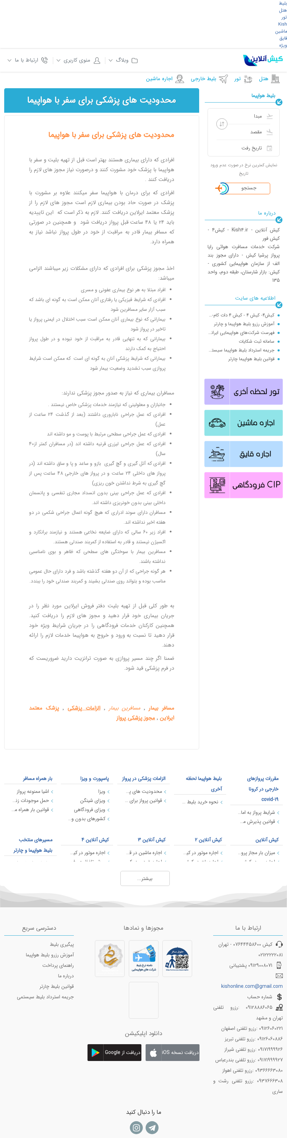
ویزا (101, 791)
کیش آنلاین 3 (152, 840)
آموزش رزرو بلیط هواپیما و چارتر (244, 324)
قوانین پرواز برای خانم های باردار (143, 800)
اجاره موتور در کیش (200, 853)
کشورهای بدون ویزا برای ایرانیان (87, 819)
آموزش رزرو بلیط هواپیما (50, 955)
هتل (263, 79)
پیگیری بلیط (62, 944)
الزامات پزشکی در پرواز (144, 778)
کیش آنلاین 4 (95, 840)
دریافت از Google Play (122, 1055)
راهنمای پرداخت (58, 965)
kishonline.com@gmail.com (252, 986)
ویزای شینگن (92, 800)
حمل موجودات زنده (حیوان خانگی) (30, 800)
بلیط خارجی (203, 79)
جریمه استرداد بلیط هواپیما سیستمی (241, 350)
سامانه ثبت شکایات (256, 341)
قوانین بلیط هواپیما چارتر (251, 359)
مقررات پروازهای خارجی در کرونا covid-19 (263, 789)
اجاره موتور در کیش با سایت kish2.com (87, 853)
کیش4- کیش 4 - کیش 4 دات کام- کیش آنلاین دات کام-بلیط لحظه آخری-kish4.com (241, 315)
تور (237, 79)
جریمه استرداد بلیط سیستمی (45, 997)
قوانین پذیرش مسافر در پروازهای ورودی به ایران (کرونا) (256, 821)
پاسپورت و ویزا (94, 778)
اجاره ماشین (159, 79)
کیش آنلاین (267, 840)
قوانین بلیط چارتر (57, 986)
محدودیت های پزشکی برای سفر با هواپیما (143, 791)
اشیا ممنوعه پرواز (33, 791)
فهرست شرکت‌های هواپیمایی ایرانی (241, 332)
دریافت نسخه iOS (180, 1052)
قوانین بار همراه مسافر (30, 810)
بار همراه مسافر (37, 778)
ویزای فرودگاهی (89, 810)
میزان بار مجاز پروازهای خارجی (256, 853)
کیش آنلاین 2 (208, 840)
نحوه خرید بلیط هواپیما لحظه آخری (200, 802)
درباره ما (66, 976)
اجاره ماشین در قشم (143, 853)
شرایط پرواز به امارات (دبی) (256, 812)
